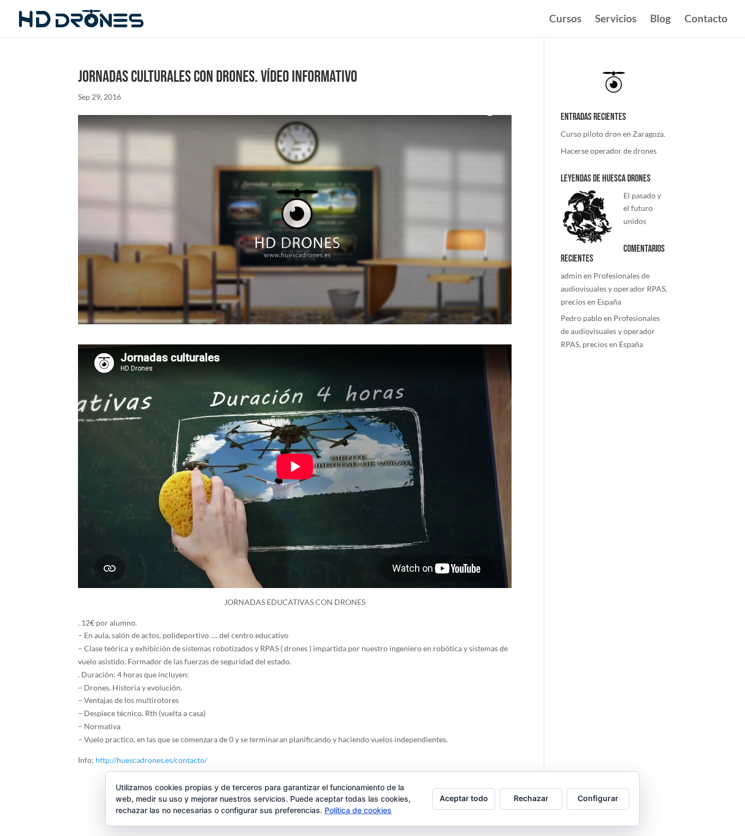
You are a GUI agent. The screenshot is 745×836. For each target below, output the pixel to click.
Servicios (615, 20)
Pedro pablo (581, 318)
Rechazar (531, 798)
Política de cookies (358, 810)
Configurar (598, 798)
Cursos (565, 20)
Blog (660, 20)
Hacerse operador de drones (609, 150)
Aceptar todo (464, 798)
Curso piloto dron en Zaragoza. (613, 133)
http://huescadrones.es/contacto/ (151, 760)
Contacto (706, 20)
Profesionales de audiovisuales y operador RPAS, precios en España (614, 288)
